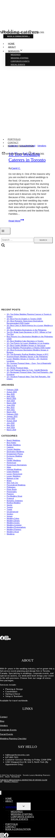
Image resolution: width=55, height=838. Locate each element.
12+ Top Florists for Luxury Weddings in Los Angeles (28, 343)
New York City (12, 483)
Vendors (10, 514)
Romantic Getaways (15, 501)
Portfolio (14, 139)
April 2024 (11, 401)
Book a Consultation (21, 146)
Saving (9, 505)
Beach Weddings (13, 440)
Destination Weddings (15, 452)
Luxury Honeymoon (14, 474)
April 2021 (11, 410)
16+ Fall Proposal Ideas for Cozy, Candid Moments (27, 370)
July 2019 (10, 423)
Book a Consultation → (18, 36)
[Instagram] (6, 638)
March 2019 (11, 430)
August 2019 (12, 421)
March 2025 (11, 398)
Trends (9, 509)
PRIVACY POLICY (11, 782)
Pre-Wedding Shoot (14, 496)
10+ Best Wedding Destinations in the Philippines (26, 330)
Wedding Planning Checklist (13, 738)
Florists (10, 458)
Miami (9, 481)
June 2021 (11, 405)
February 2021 (12, 414)
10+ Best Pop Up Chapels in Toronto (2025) (24, 319)
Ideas (9, 467)
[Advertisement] (27, 278)
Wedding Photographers (16, 527)
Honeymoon (11, 463)
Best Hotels (11, 443)
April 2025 (11, 396)
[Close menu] (0, 793)
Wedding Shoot (13, 532)
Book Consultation (19, 157)
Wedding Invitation (14, 525)
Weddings (16, 55)
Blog (2, 721)
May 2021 (11, 407)
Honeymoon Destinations (17, 465)
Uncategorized (12, 512)
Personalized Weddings (16, 485)
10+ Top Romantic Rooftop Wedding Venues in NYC (27, 354)
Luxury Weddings (14, 476)
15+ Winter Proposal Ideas (18, 368)
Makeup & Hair (13, 478)
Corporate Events (20, 61)
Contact (13, 143)
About (12, 47)
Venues (10, 516)
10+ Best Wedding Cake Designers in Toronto (25, 341)
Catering (10, 447)
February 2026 (12, 390)
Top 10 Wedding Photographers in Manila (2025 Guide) (28, 348)
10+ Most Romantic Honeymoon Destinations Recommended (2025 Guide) (25, 322)
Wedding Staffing (19, 58)
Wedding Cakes (13, 518)
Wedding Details (13, 521)
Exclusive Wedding (14, 456)
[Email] (10, 638)
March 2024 (11, 403)
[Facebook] (2, 638)
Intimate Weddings (14, 469)
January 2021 (12, 416)
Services (11, 807)
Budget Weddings (14, 445)
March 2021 (11, 412)
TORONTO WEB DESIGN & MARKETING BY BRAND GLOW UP (23, 781)
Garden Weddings (14, 460)
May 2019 (11, 425)
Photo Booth (12, 489)
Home (11, 44)
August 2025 (12, 392)
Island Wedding (13, 472)
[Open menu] (5, 231)
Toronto (10, 507)
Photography (12, 492)
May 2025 (11, 394)
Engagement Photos (15, 454)
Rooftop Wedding (13, 503)
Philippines (11, 487)
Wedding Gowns (13, 523)
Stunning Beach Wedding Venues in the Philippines (27, 357)
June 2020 (11, 419)
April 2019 (11, 427)
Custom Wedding (13, 449)
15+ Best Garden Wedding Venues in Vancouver (26, 346)
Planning (10, 494)
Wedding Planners (14, 530)
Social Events (18, 65)
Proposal (10, 498)
